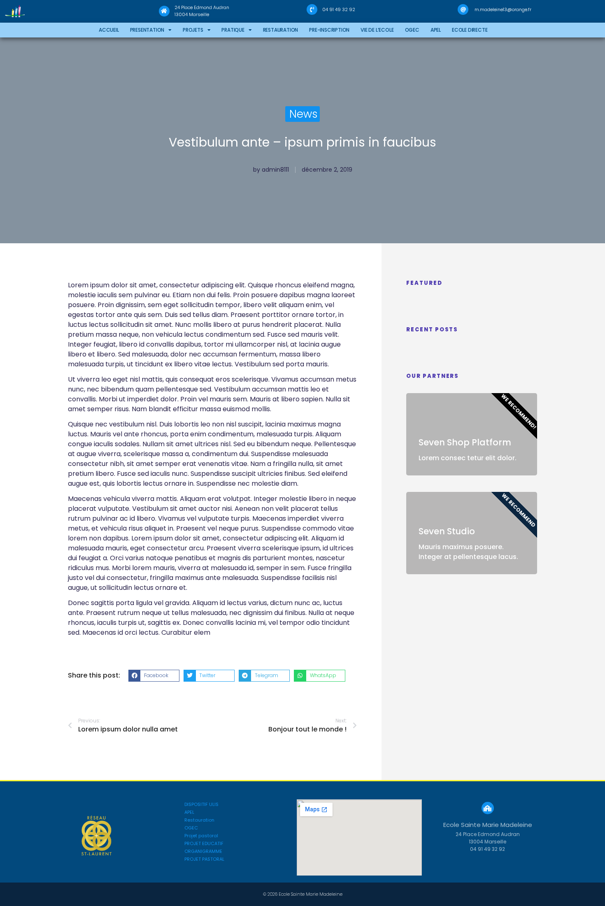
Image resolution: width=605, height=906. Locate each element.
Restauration (280, 29)
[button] (153, 676)
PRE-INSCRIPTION (329, 29)
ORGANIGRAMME (203, 851)
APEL (435, 29)
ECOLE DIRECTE (469, 29)
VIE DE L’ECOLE (377, 29)
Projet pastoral (201, 835)
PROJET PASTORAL (204, 859)
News (303, 114)
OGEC (412, 29)
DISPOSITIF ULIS (201, 804)
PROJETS (193, 29)
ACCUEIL (109, 29)
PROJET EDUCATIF (203, 843)
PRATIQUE (232, 29)
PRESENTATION (147, 29)
